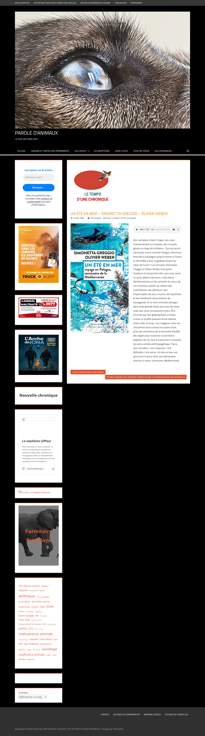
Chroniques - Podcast (100, 218)
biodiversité (24, 606)
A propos (105, 714)
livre (36, 629)
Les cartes (80, 151)
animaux (27, 596)
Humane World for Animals (30, 624)
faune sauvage (26, 615)
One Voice (45, 639)
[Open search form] (188, 150)
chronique (30, 612)
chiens (22, 611)
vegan (54, 655)
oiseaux (33, 639)
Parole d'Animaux (36, 133)
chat (42, 606)
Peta (26, 644)
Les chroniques (163, 151)
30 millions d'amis (29, 586)
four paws (43, 616)
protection (46, 643)
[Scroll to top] (200, 731)
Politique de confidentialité (126, 714)
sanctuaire (36, 650)
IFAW (44, 624)
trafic (48, 655)
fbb (37, 615)
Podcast (34, 644)
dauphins (38, 612)
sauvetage (49, 649)
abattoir (45, 586)
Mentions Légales (152, 714)
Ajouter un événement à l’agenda (95, 2)
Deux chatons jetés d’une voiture (88, 372)
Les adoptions (101, 151)
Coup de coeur (141, 151)
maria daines (23, 639)
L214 (31, 628)
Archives (23, 692)
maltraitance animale (36, 634)
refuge (29, 649)
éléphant (30, 659)
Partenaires (136, 2)
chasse (34, 606)
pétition (22, 649)
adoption (23, 590)
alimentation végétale (37, 590)
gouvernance (36, 620)
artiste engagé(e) (43, 597)
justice (23, 628)
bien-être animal (41, 601)
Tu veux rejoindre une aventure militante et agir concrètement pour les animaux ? (144, 377)
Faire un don (120, 2)
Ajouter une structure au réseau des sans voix (55, 2)
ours (55, 639)
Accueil (22, 151)
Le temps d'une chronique (123, 218)
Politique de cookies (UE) (176, 714)
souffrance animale (32, 654)
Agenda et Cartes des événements (50, 151)
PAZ (21, 643)
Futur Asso (24, 619)
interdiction (51, 624)
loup (41, 629)
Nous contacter (22, 2)
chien (50, 606)
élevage (22, 659)
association (25, 601)
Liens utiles (121, 151)
